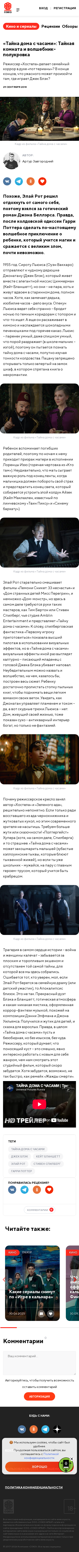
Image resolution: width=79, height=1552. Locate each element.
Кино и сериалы (21, 26)
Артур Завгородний (37, 161)
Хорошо (39, 1466)
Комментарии (39, 1209)
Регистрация (65, 8)
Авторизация (39, 1396)
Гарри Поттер (21, 1171)
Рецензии (50, 26)
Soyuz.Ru (8, 7)
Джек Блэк (19, 1156)
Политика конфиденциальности (34, 1487)
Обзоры (70, 26)
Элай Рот (18, 1163)
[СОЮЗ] (8, 1506)
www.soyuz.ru (63, 1519)
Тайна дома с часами (28, 1149)
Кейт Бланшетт (48, 1156)
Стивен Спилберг (47, 1163)
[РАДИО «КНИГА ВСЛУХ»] (66, 1464)
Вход (43, 8)
